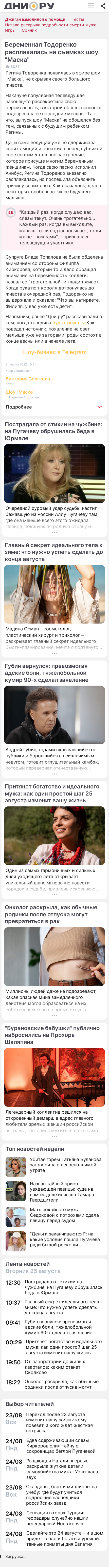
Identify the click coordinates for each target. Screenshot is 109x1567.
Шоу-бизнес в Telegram (54, 352)
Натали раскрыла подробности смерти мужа (50, 24)
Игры (10, 30)
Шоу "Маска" (20, 392)
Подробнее (19, 407)
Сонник (29, 30)
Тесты (78, 19)
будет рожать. (68, 322)
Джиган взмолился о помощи (35, 19)
